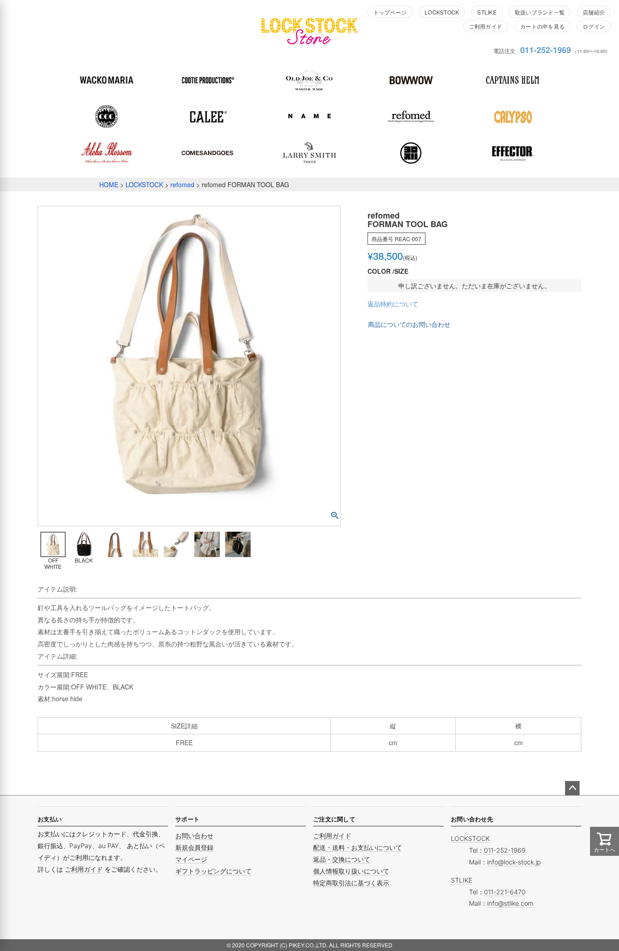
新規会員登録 (194, 847)
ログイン (594, 26)
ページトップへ (572, 788)
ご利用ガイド (485, 26)
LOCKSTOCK (442, 12)
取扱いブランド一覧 (540, 12)
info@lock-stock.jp (514, 862)
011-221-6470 (505, 892)
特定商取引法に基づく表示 (351, 883)
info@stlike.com (510, 903)
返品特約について (393, 303)
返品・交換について (341, 859)
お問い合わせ (194, 835)
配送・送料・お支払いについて (357, 847)
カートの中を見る (542, 26)
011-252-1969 (545, 50)
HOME (108, 184)
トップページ (389, 12)
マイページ (191, 859)
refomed (182, 184)
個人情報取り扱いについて (351, 871)
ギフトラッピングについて (213, 871)
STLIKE (486, 12)
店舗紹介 (594, 12)
